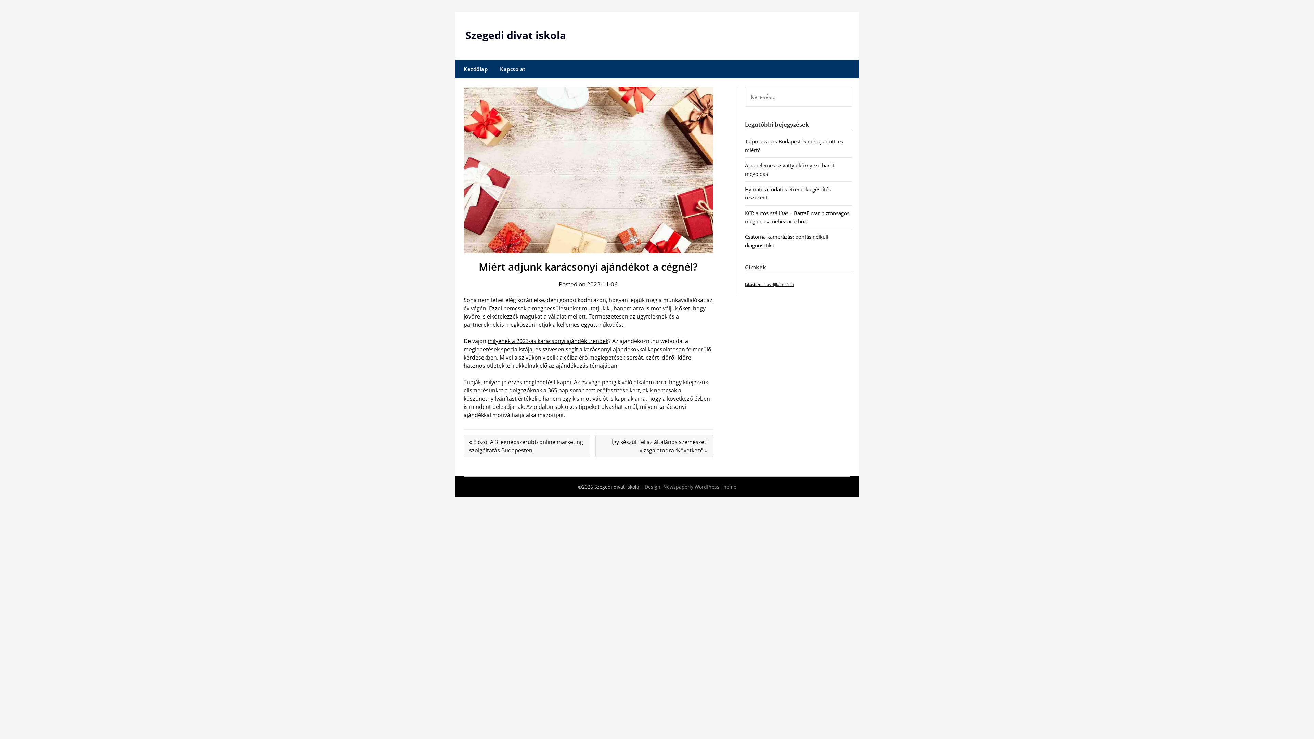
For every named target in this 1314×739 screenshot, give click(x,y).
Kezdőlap (476, 69)
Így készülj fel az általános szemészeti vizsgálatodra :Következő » (660, 446)
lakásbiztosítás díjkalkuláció (769, 284)
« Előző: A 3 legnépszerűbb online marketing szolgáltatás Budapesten (526, 446)
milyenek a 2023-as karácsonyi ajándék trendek (548, 341)
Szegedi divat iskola (515, 35)
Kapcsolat (513, 69)
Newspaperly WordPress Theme (699, 486)
